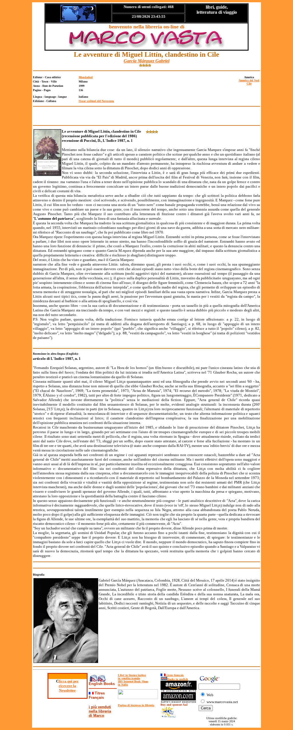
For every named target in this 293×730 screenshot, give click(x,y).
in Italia (123, 684)
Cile (249, 83)
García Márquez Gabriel (146, 60)
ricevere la (67, 686)
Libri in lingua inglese (132, 675)
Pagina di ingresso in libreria (136, 705)
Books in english (177, 679)
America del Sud (249, 80)
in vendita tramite (129, 678)
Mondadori (86, 77)
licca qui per (69, 681)
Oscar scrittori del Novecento (96, 101)
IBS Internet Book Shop (133, 681)
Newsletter (67, 690)
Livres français (174, 675)
